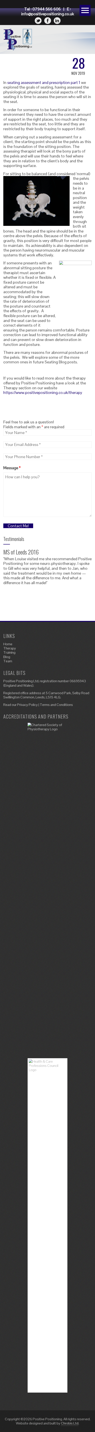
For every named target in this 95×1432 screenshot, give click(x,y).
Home (7, 644)
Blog (6, 657)
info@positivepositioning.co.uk (47, 13)
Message (12, 467)
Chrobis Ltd (69, 1423)
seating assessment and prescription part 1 (43, 82)
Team (7, 661)
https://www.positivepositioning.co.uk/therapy (42, 392)
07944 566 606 (46, 9)
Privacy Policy (27, 704)
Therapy (9, 648)
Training (9, 652)
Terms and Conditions (56, 704)
